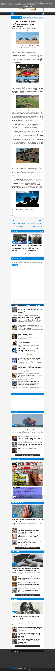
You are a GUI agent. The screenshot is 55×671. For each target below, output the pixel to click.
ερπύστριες (14, 30)
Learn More (25, 6)
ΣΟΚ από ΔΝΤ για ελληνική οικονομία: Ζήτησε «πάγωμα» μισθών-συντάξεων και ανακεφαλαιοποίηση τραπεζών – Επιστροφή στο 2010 (30, 353)
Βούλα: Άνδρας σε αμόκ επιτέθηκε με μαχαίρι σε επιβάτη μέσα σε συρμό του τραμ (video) (29, 319)
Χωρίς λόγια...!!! (17, 472)
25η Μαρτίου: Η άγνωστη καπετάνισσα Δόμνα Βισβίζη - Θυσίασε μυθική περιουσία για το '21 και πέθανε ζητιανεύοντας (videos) (27, 619)
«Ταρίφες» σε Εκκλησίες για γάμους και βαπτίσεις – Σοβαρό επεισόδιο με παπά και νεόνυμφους (26, 571)
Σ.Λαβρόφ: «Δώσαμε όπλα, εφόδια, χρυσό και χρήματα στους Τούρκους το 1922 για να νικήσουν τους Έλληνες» (30, 636)
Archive (38, 307)
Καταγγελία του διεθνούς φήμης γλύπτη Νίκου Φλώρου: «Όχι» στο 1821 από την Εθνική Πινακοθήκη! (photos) (29, 642)
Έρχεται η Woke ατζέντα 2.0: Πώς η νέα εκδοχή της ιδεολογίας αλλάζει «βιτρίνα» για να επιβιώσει (30, 360)
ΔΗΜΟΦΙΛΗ (16, 307)
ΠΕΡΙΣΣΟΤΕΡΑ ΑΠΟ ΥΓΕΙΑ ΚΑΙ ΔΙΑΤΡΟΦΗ (27, 549)
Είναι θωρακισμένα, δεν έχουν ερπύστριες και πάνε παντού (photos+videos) (23, 24)
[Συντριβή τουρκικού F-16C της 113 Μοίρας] (27, 422)
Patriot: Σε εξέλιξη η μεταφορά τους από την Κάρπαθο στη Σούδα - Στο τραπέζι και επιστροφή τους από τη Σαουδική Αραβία (35, 248)
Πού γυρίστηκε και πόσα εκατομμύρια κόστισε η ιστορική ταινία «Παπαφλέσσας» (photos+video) (30, 629)
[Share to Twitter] (24, 234)
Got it (31, 6)
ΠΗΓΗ (13, 212)
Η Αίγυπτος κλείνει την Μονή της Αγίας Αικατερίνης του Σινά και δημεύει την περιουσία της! (29, 585)
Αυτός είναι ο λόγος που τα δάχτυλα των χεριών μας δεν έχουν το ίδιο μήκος (27, 522)
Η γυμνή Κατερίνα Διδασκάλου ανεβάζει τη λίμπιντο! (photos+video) (28, 343)
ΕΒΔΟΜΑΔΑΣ (27, 307)
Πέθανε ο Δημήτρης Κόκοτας (25, 336)
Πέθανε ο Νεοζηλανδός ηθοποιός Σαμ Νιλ (28, 450)
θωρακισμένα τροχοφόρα (21, 30)
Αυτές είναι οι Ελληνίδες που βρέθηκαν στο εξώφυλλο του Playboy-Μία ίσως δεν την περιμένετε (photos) (30, 376)
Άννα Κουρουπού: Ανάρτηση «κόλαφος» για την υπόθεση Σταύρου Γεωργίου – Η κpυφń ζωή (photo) (30, 368)
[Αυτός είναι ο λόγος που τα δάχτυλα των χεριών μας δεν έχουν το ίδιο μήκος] (27, 513)
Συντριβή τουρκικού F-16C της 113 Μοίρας (23, 430)
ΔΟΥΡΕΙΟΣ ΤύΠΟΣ (14, 670)
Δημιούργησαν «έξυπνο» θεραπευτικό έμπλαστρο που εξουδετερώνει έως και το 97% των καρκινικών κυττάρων (30, 538)
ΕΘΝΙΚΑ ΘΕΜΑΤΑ (26, 28)
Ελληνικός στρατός (33, 28)
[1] (25, 255)
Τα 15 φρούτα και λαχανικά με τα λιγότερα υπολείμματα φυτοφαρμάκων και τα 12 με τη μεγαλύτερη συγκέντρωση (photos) (29, 532)
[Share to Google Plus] (25, 234)
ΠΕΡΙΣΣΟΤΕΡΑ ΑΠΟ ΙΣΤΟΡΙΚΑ (27, 647)
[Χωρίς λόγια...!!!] (27, 469)
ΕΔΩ (33, 209)
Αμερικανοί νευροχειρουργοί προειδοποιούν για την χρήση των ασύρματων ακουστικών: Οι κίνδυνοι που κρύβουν (30, 544)
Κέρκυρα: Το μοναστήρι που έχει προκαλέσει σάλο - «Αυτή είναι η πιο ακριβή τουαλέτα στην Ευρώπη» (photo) (29, 591)
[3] (28, 255)
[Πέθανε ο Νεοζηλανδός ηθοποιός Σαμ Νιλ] (14, 452)
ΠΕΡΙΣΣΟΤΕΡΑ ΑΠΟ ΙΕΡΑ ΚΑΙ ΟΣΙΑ (27, 596)
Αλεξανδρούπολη (19, 28)
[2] (26, 255)
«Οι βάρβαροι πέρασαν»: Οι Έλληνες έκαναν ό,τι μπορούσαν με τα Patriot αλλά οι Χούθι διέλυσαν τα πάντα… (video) (30, 445)
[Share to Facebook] (22, 234)
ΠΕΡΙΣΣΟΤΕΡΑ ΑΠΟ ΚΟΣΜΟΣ (27, 456)
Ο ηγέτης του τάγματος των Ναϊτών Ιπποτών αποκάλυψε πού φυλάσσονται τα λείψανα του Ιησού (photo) (29, 579)
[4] (29, 255)
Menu (12, 13)
